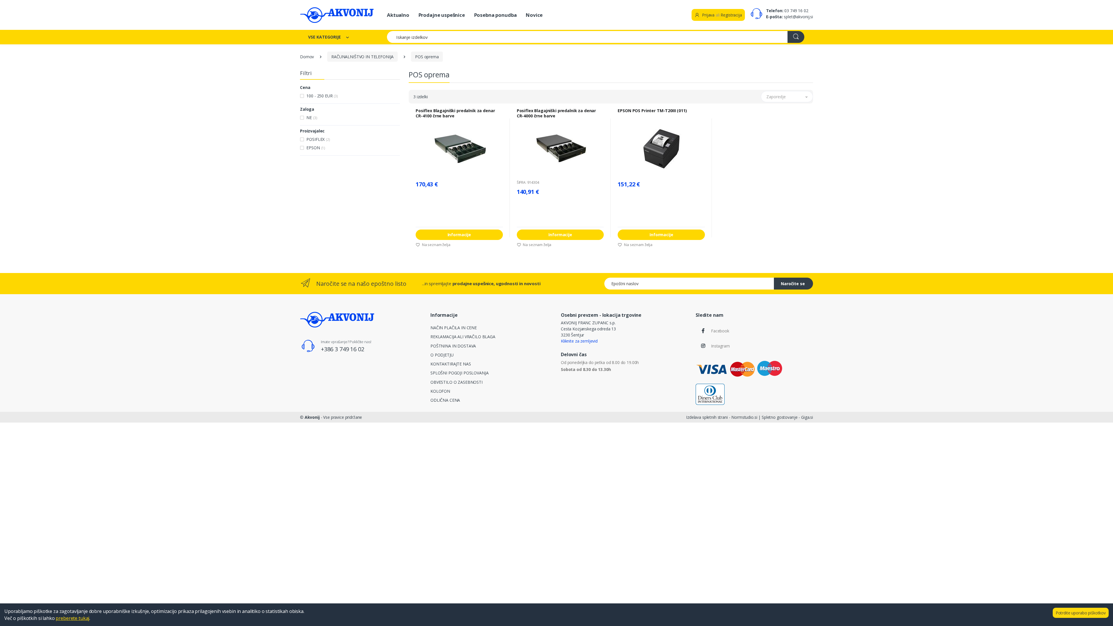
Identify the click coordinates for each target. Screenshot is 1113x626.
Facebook (720, 331)
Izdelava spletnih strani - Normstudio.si (721, 417)
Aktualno (398, 15)
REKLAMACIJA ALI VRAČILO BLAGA (462, 336)
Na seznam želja (435, 244)
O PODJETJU (442, 355)
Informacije (459, 234)
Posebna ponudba (495, 15)
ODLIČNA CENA (445, 400)
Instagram (720, 346)
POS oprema (427, 56)
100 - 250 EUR (322, 96)
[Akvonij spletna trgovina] (337, 15)
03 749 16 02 (796, 10)
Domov (307, 56)
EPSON (315, 147)
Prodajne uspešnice (442, 15)
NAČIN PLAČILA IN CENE (453, 327)
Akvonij (312, 417)
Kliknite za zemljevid (579, 341)
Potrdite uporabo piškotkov (1081, 613)
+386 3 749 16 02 (342, 349)
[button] (787, 96)
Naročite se (793, 283)
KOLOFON (440, 391)
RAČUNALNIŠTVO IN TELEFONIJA (362, 56)
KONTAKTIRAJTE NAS (450, 364)
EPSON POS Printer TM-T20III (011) (652, 110)
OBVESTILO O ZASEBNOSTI (456, 382)
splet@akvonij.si (798, 16)
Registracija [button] (731, 15)
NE (311, 117)
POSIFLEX (318, 139)
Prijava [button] (707, 15)
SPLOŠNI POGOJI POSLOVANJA (459, 373)
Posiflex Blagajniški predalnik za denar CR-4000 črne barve (556, 113)
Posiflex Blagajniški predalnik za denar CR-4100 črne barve (455, 113)
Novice (534, 15)
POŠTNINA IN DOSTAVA (453, 346)
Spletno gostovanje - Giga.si (787, 417)
